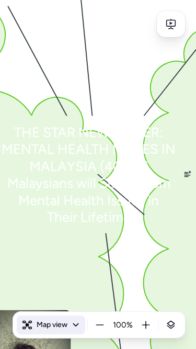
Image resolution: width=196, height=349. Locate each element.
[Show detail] (170, 325)
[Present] (170, 24)
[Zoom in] (145, 325)
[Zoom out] (99, 325)
